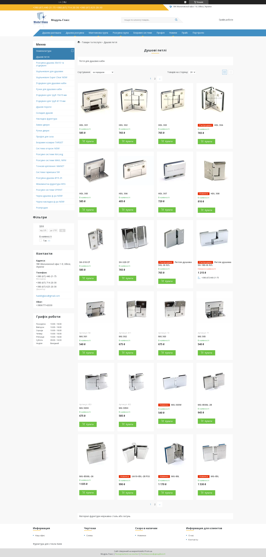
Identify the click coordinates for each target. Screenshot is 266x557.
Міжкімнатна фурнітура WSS (51, 183)
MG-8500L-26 (86, 476)
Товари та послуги (91, 42)
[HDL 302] (135, 102)
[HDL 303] (175, 102)
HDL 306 (123, 193)
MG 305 (202, 336)
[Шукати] (176, 20)
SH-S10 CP (84, 262)
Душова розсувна (75, 33)
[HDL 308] (214, 170)
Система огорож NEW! (48, 148)
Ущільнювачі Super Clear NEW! (51, 77)
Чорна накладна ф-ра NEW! (50, 201)
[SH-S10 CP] (96, 239)
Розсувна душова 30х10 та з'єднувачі (50, 64)
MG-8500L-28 (205, 404)
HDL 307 (162, 193)
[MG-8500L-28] (214, 382)
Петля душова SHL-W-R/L (175, 263)
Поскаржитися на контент (127, 554)
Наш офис (40, 535)
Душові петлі (42, 56)
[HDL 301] (96, 102)
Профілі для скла (45, 136)
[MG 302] (135, 310)
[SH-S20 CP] (135, 239)
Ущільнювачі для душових (49, 71)
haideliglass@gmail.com (48, 296)
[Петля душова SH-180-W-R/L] (214, 239)
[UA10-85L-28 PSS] (135, 453)
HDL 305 (83, 193)
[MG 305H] (135, 382)
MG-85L (215, 476)
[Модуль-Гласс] (40, 19)
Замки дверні (43, 124)
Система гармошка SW (48, 172)
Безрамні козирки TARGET (49, 142)
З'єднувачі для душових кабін (51, 83)
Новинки (141, 535)
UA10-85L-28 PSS (141, 476)
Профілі (161, 33)
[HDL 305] (96, 170)
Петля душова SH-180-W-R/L (214, 263)
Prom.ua (148, 551)
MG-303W (176, 404)
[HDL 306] (135, 170)
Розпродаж (42, 207)
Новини (173, 33)
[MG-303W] (175, 382)
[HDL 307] (175, 170)
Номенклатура (43, 50)
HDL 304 (218, 125)
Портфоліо (198, 33)
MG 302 (123, 336)
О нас (191, 535)
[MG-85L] (214, 453)
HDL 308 (215, 193)
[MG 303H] (96, 382)
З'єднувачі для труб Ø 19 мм (50, 101)
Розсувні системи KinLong (49, 154)
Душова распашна (51, 33)
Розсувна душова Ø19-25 (49, 177)
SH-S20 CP (124, 262)
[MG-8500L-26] (96, 453)
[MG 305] (214, 310)
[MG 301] (96, 310)
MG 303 (162, 336)
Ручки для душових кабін (49, 89)
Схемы (89, 535)
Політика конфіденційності (153, 554)
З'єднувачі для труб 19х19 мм (51, 95)
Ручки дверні (42, 130)
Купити (90, 141)
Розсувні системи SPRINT (49, 189)
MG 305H (123, 408)
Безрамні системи (142, 33)
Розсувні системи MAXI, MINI (51, 160)
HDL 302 (123, 125)
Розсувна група (121, 33)
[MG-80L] (175, 453)
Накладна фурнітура (46, 118)
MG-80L (175, 476)
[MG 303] (175, 310)
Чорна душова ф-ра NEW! (49, 195)
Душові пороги (43, 106)
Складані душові (44, 112)
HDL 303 (162, 125)
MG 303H (84, 408)
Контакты (193, 539)
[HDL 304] (214, 102)
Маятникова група (98, 33)
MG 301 (83, 336)
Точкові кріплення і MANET (50, 166)
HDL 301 (83, 125)
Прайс (185, 33)
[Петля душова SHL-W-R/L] (175, 239)
